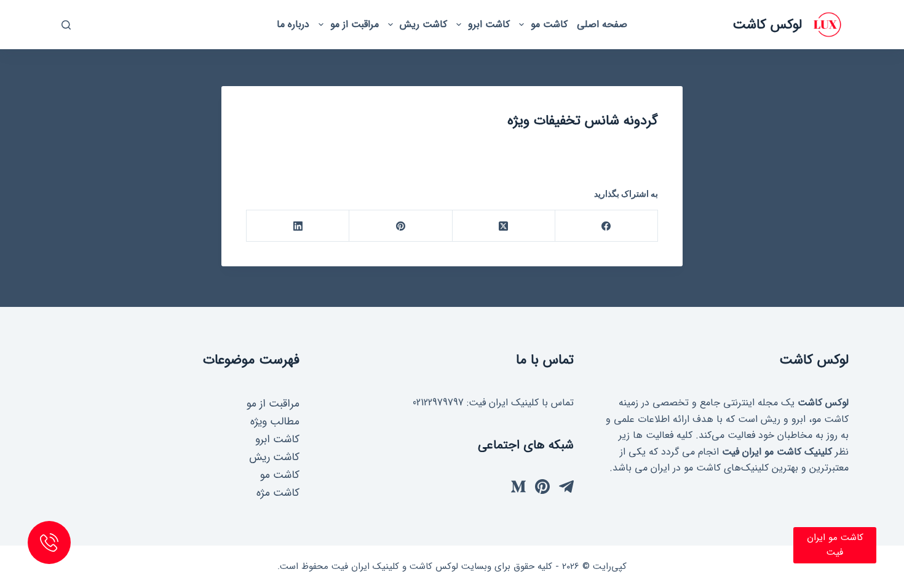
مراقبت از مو (354, 24)
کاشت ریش (423, 24)
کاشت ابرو (489, 24)
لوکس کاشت (767, 24)
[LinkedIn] (297, 226)
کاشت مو (549, 24)
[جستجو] (66, 25)
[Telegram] (566, 486)
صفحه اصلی (602, 24)
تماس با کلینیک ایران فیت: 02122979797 (493, 402)
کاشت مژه (277, 493)
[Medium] (518, 486)
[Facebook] (606, 226)
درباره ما (293, 24)
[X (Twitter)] (503, 226)
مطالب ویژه (274, 421)
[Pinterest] (400, 226)
